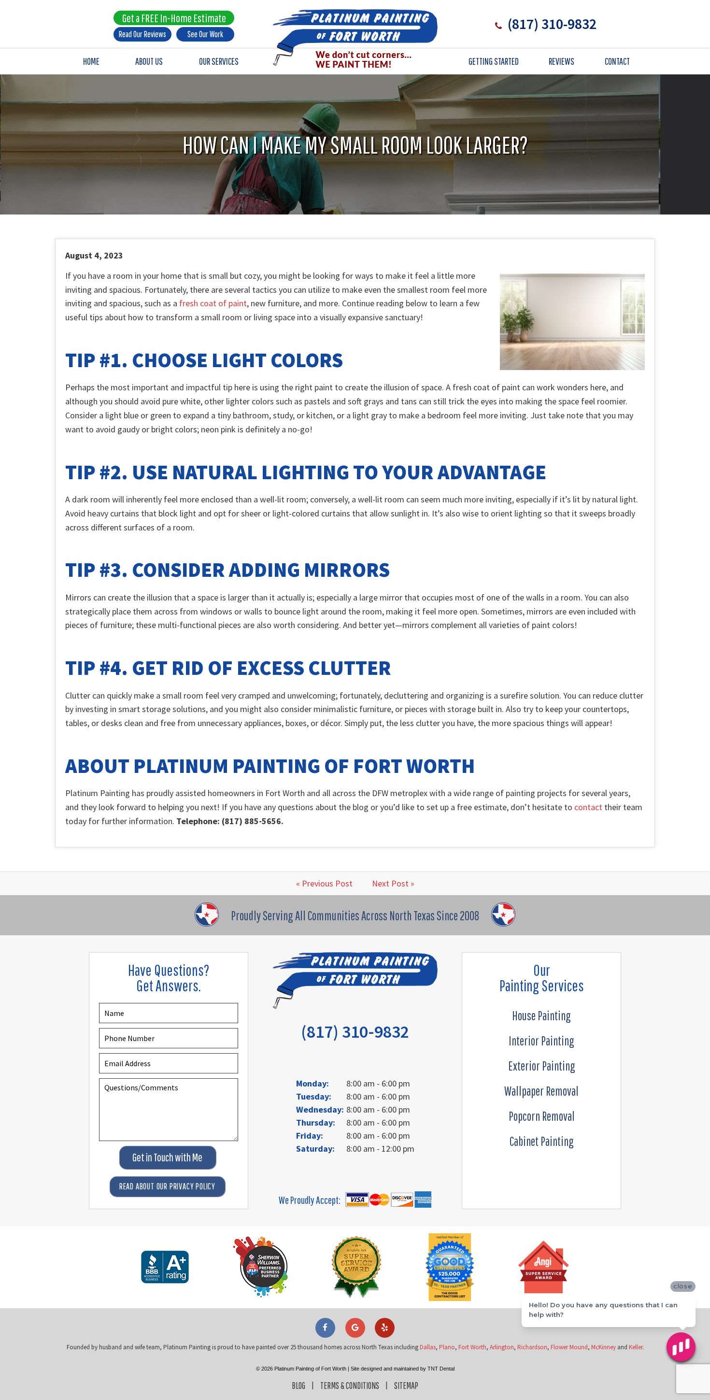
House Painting (541, 1015)
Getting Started (494, 61)
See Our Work (205, 34)
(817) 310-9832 (550, 23)
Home (91, 61)
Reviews (561, 61)
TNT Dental (440, 1368)
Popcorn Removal (542, 1116)
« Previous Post (324, 883)
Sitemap (406, 1385)
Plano (447, 1347)
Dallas (428, 1347)
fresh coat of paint (213, 303)
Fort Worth (472, 1347)
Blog (298, 1385)
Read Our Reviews (142, 34)
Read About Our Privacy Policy (167, 1186)
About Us (149, 61)
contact (588, 807)
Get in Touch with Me (167, 1157)
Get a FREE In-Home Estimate (174, 18)
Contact (617, 61)
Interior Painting (541, 1040)
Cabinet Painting (542, 1141)
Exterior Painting (541, 1065)
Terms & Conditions (349, 1385)
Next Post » (393, 883)
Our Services (219, 61)
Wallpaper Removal (541, 1091)
